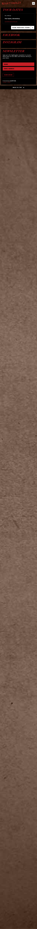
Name (6, 64)
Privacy (4, 82)
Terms (8, 82)
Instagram (12, 42)
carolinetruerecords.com (11, 21)
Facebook (11, 35)
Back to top (17, 87)
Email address (9, 69)
